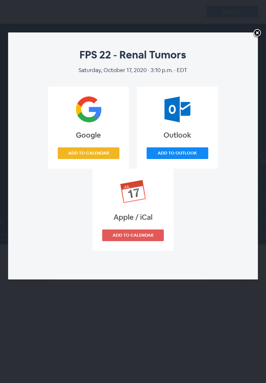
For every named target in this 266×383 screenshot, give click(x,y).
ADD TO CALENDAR (88, 153)
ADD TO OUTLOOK (177, 153)
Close (257, 33)
